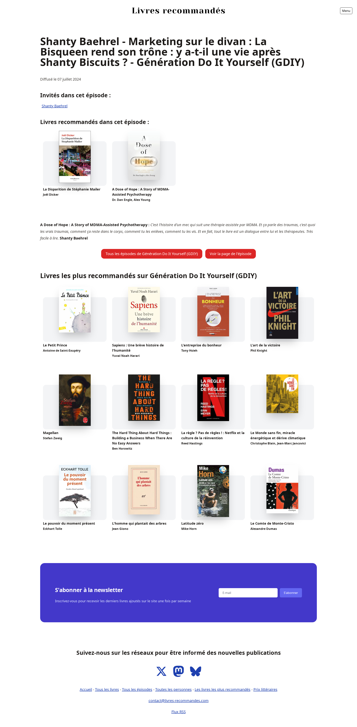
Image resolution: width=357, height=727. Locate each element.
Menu (346, 11)
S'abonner (291, 593)
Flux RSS (178, 711)
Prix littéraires (265, 689)
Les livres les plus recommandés (222, 689)
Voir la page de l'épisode (230, 253)
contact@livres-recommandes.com (179, 700)
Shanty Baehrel (54, 105)
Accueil (81, 21)
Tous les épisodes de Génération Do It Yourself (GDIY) (152, 253)
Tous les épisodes (137, 689)
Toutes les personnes (173, 689)
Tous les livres (107, 689)
